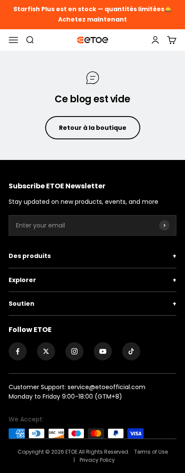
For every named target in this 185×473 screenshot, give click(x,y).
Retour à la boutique (92, 127)
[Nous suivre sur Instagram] (74, 351)
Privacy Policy (97, 460)
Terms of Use (151, 451)
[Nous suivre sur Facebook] (18, 351)
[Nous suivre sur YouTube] (103, 351)
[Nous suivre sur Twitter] (46, 351)
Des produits (92, 256)
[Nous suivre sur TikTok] (131, 351)
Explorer (92, 280)
